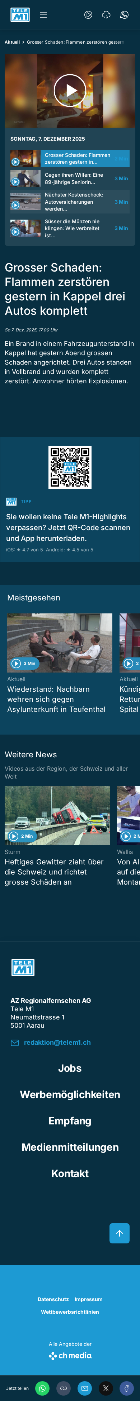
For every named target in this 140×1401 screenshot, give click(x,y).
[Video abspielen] (70, 91)
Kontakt (69, 1173)
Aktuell (12, 42)
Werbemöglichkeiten (70, 1094)
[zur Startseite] (20, 15)
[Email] (85, 1388)
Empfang (70, 1121)
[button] (63, 1388)
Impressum (89, 1299)
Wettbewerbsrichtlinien (70, 1312)
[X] (106, 1388)
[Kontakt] (124, 15)
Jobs (70, 1068)
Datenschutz (53, 1299)
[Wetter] (106, 15)
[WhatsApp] (42, 1388)
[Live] (88, 15)
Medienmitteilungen (70, 1147)
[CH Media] (70, 1355)
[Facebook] (127, 1388)
